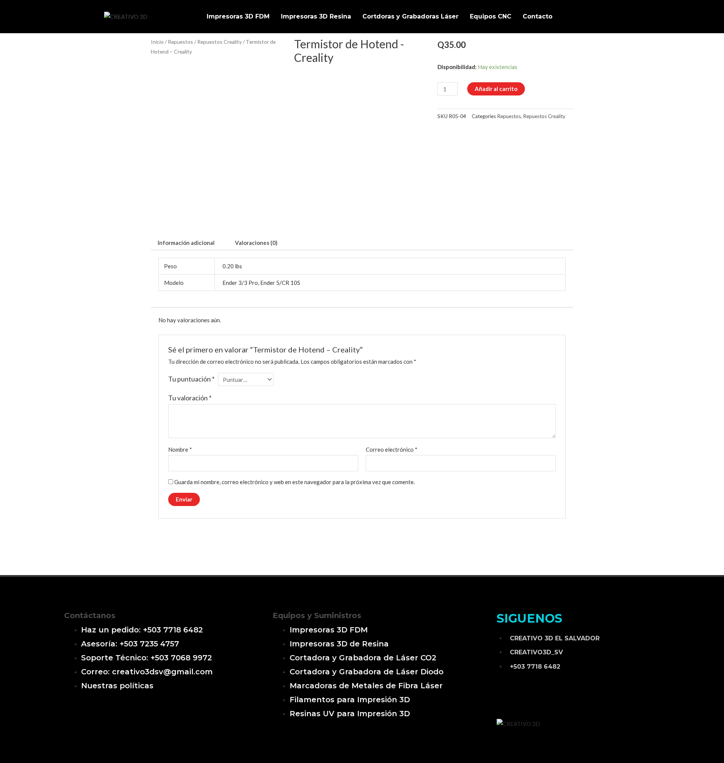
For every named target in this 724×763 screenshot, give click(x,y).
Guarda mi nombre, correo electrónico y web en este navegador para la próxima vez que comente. (294, 481)
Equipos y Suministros (317, 615)
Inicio (157, 41)
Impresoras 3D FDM (238, 16)
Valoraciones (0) (256, 242)
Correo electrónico (391, 449)
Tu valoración (190, 398)
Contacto (537, 16)
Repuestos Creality (219, 41)
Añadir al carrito (496, 88)
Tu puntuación (191, 379)
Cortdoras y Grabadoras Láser (410, 16)
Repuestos (180, 41)
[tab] (186, 242)
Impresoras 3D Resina (316, 16)
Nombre (180, 449)
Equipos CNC (490, 16)
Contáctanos (89, 615)
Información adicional (186, 242)
